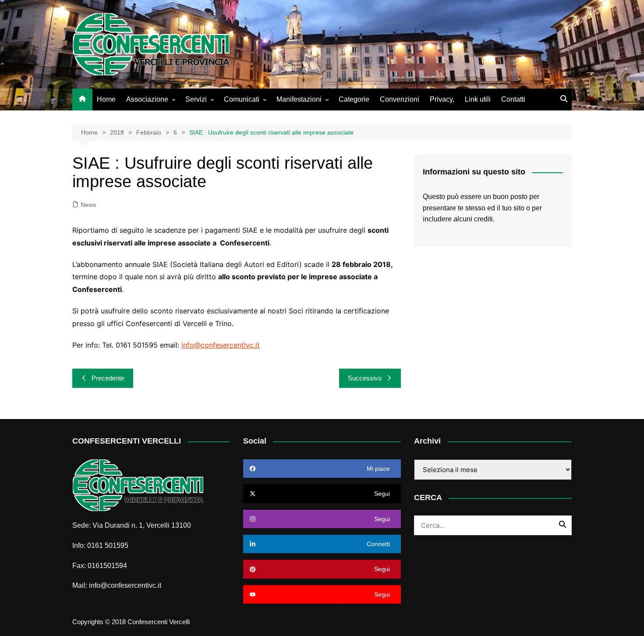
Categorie (354, 99)
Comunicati (241, 99)
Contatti (513, 99)
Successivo (365, 378)
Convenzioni (399, 99)
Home (106, 99)
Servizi (196, 99)
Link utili (478, 99)
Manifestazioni (299, 99)
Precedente (108, 378)
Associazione (147, 99)
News (88, 204)
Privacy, (442, 99)
